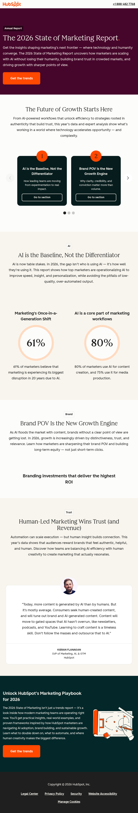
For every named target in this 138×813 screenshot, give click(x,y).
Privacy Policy (54, 793)
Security (76, 793)
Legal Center (29, 793)
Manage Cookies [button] (69, 801)
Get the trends (25, 78)
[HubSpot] (12, 4)
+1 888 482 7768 (124, 4)
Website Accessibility (102, 793)
